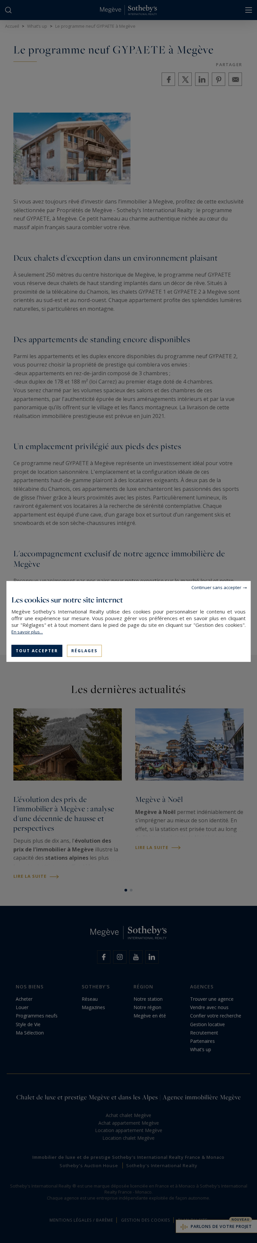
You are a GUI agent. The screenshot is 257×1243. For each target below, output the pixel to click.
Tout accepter (37, 651)
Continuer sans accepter (216, 587)
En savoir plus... (27, 632)
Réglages (84, 651)
